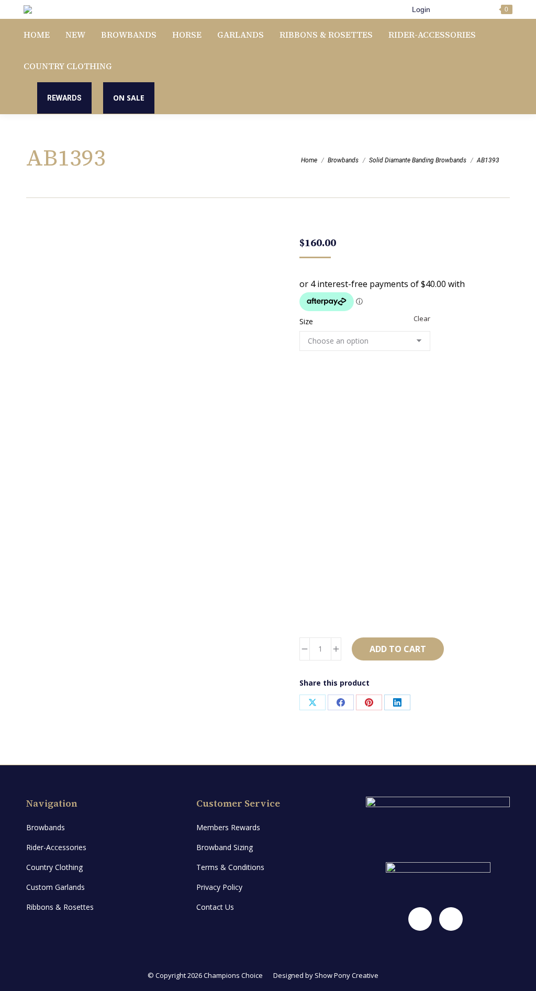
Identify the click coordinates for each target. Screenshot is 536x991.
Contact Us (215, 907)
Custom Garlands (55, 887)
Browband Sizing (224, 847)
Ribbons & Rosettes (60, 907)
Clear (422, 318)
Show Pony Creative (346, 975)
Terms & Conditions (230, 867)
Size (306, 321)
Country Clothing (54, 867)
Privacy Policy (219, 887)
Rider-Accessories (56, 847)
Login (421, 9)
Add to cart (398, 649)
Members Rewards (228, 827)
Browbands (45, 827)
